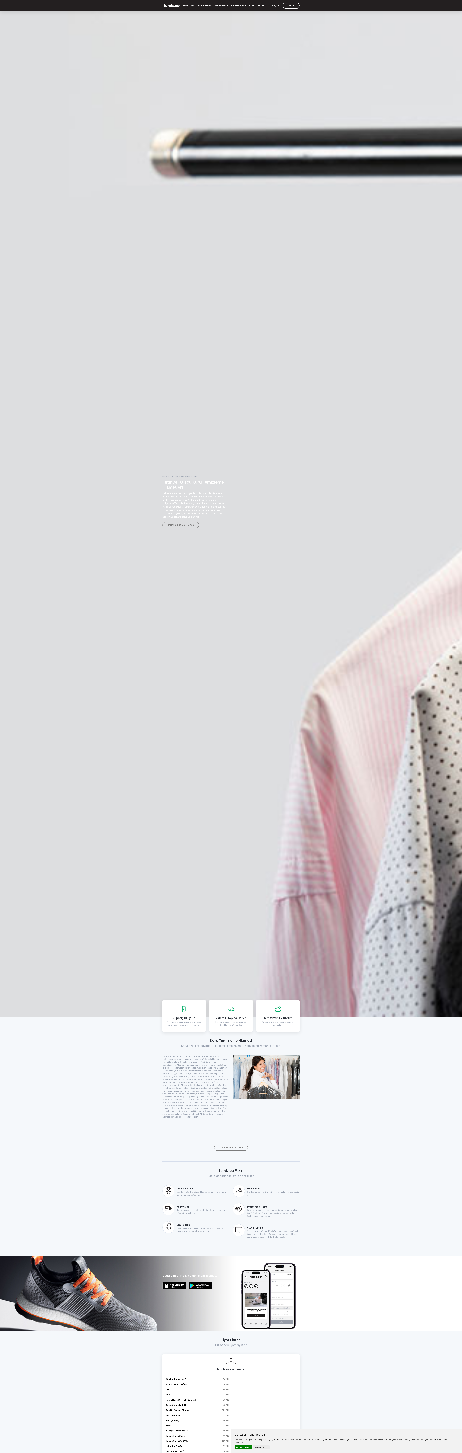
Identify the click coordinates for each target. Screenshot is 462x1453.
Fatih (196, 476)
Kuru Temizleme (186, 476)
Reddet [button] (248, 1447)
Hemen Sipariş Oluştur (180, 525)
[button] (238, 6)
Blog (251, 6)
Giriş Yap (275, 6)
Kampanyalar (221, 6)
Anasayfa (165, 476)
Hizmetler (175, 476)
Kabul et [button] (239, 1447)
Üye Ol (291, 6)
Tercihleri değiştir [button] (261, 1447)
